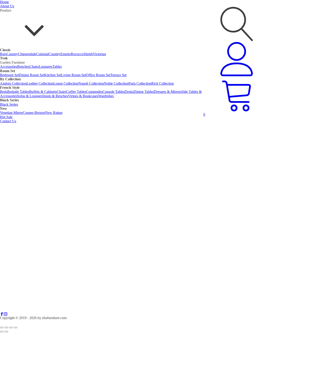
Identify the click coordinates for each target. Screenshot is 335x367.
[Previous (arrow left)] (2, 331)
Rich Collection (162, 83)
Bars (3, 54)
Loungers (45, 66)
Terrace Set (118, 75)
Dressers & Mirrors (167, 92)
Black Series (9, 104)
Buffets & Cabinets (43, 92)
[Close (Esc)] (15, 327)
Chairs (34, 66)
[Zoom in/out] (2, 327)
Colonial (42, 54)
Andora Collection (13, 83)
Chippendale (27, 54)
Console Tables (114, 92)
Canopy (12, 54)
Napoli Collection (91, 83)
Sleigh (88, 54)
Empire (65, 54)
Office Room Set (98, 75)
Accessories (8, 66)
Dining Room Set (31, 75)
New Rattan (53, 113)
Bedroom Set (9, 75)
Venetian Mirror (11, 113)
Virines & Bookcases (83, 96)
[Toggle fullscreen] (6, 327)
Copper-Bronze (34, 113)
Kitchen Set (52, 75)
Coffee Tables (76, 92)
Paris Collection (140, 83)
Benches (23, 66)
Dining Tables (144, 92)
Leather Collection (40, 83)
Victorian (99, 54)
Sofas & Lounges (29, 96)
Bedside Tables (18, 92)
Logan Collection (65, 83)
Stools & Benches (55, 96)
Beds (3, 92)
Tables (57, 66)
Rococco (77, 54)
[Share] (11, 327)
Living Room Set (73, 75)
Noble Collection (116, 83)
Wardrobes (106, 96)
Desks (129, 92)
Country (54, 54)
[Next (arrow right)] (6, 331)
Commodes (94, 92)
